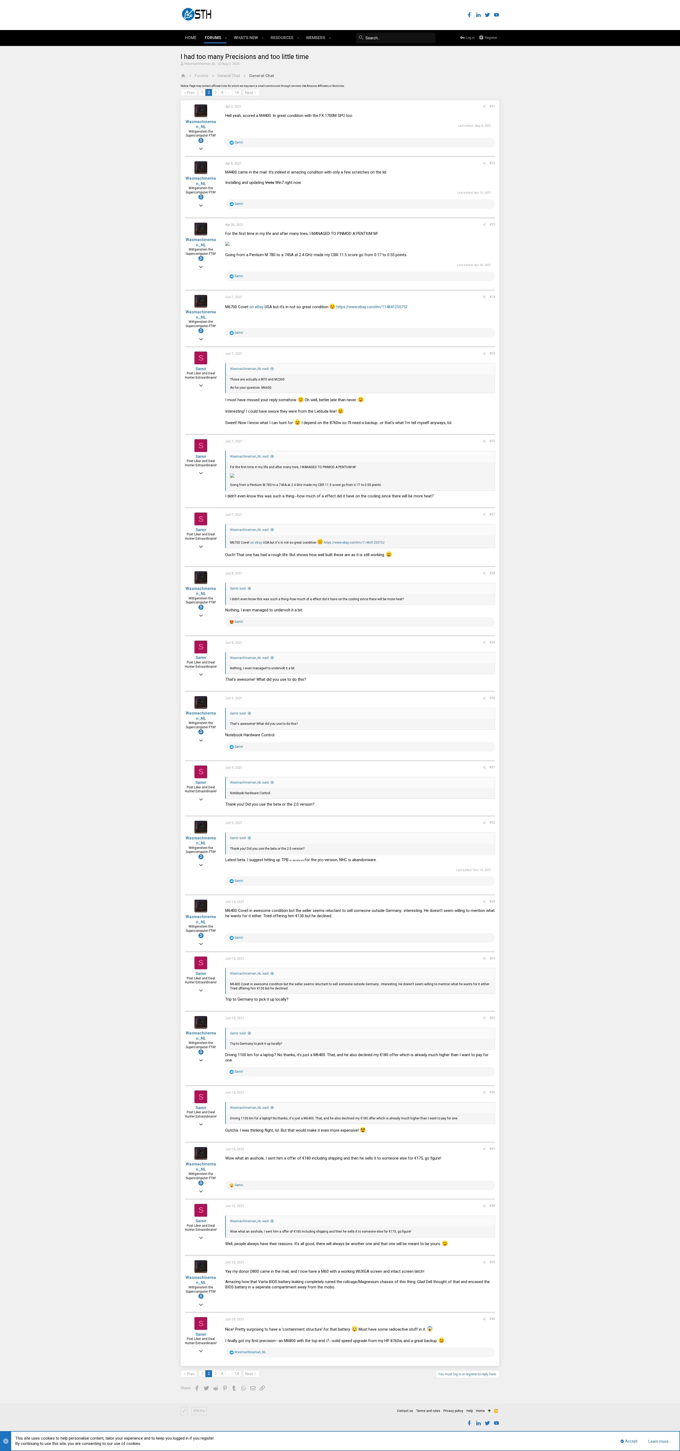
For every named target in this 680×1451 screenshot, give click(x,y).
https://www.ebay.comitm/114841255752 (371, 306)
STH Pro (199, 1411)
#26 (492, 441)
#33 (492, 901)
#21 (492, 106)
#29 (492, 642)
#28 (492, 573)
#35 (492, 1018)
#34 (492, 958)
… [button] (229, 92)
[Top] (489, 1411)
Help (469, 1411)
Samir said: (238, 588)
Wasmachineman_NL (200, 64)
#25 (492, 353)
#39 (492, 1262)
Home (480, 1411)
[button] (226, 38)
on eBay (256, 306)
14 (237, 92)
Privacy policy (453, 1411)
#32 (492, 822)
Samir (201, 368)
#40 (492, 1319)
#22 (492, 163)
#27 (492, 514)
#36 (492, 1092)
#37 (492, 1149)
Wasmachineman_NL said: (249, 369)
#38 (492, 1206)
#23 (492, 224)
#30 (492, 698)
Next (249, 92)
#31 (492, 767)
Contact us (405, 1411)
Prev (191, 92)
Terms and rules (428, 1411)
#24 (492, 297)
